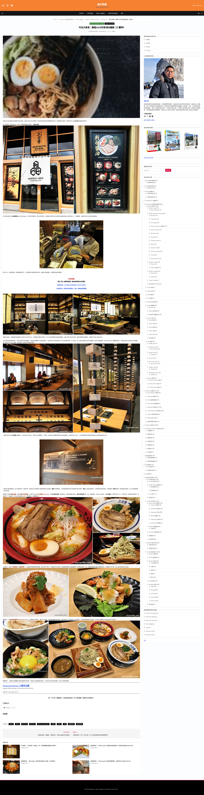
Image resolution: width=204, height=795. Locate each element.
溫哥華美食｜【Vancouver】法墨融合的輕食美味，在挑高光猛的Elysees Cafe (112, 745)
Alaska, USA (152, 343)
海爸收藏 (149, 441)
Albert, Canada (153, 208)
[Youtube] (11, 5)
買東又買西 (152, 544)
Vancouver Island (155, 251)
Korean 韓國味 (154, 515)
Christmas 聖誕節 (151, 396)
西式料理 (151, 539)
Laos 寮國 (149, 298)
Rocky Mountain (155, 210)
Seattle (153, 374)
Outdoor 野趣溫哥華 (152, 414)
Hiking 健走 (152, 581)
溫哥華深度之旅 (151, 197)
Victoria (153, 255)
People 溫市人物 (151, 418)
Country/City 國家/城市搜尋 (153, 204)
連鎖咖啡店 (153, 490)
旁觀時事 (149, 437)
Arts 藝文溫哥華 (150, 186)
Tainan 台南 (152, 330)
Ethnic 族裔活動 (153, 557)
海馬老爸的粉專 (148, 157)
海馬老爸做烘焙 (151, 457)
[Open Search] (201, 13)
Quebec (153, 276)
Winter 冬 (153, 600)
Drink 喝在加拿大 (151, 479)
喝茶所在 (151, 497)
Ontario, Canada (153, 262)
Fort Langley (154, 222)
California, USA (153, 347)
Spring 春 (153, 590)
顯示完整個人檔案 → (150, 120)
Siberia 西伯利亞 (153, 311)
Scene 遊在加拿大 (152, 552)
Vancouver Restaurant (43, 724)
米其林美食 (148, 464)
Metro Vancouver (150, 634)
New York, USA (153, 361)
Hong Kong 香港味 (155, 508)
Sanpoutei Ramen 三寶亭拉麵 (16, 686)
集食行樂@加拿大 (150, 477)
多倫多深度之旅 (151, 193)
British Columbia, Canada (97, 23)
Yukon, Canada (153, 280)
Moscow (151, 307)
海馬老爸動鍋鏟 (151, 461)
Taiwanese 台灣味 (155, 519)
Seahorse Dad (93, 31)
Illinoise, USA (152, 352)
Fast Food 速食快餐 (154, 532)
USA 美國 (149, 341)
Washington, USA (153, 372)
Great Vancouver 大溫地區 (157, 226)
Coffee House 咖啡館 (154, 485)
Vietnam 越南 (150, 378)
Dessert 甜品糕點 (153, 526)
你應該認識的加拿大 (152, 421)
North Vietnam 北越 (154, 383)
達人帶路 (148, 474)
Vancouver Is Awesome (152, 613)
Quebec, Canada (153, 271)
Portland (153, 369)
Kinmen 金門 (152, 323)
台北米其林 (150, 466)
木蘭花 (152, 566)
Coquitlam (153, 219)
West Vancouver (155, 258)
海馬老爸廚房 (149, 455)
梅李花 (152, 570)
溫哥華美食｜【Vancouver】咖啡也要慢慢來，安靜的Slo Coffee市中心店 (110, 761)
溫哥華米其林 (150, 470)
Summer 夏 (154, 597)
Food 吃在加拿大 (151, 501)
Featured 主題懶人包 (151, 391)
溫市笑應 (102, 4)
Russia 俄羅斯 (150, 305)
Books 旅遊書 (149, 191)
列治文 (59, 724)
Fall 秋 (152, 586)
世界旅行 (81, 13)
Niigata (11, 724)
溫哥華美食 (71, 724)
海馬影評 (149, 448)
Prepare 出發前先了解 (151, 425)
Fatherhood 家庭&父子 (153, 407)
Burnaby (153, 215)
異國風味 (151, 535)
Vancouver (153, 247)
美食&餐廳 (90, 13)
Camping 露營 (152, 553)
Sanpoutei (32, 724)
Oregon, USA (152, 367)
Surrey (152, 244)
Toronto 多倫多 (154, 267)
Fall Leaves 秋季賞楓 (152, 403)
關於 (122, 13)
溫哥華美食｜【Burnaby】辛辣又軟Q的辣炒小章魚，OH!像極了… (38, 761)
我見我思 (149, 434)
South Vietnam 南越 (154, 387)
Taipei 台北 (152, 334)
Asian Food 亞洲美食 (154, 503)
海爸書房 (149, 445)
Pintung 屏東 (152, 327)
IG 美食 (148, 43)
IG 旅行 (148, 46)
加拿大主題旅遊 (100, 13)
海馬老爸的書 (150, 182)
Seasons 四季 (152, 584)
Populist (148, 627)
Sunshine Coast (155, 240)
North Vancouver (155, 229)
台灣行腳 (151, 338)
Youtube (148, 50)
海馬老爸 (146, 101)
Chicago (153, 354)
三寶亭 (53, 724)
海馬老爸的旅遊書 (113, 13)
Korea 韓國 (150, 294)
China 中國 (150, 287)
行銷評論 (149, 452)
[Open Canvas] (2, 13)
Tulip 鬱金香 (154, 563)
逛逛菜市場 (152, 548)
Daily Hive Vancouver (151, 620)
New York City (154, 363)
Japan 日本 (150, 291)
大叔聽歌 (149, 430)
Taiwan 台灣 (150, 318)
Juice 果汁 (151, 494)
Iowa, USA (152, 358)
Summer (153, 593)
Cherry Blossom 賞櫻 (152, 392)
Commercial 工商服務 (151, 200)
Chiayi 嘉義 (152, 320)
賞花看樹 (151, 604)
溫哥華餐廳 (79, 724)
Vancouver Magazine (151, 616)
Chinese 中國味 (155, 505)
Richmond (24, 724)
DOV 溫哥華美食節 (152, 400)
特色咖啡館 (153, 486)
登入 (145, 640)
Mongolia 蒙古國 (151, 301)
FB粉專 (148, 39)
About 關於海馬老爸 (151, 180)
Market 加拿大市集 (152, 542)
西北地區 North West (154, 284)
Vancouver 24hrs (150, 631)
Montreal (153, 273)
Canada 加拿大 (151, 206)
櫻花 (152, 577)
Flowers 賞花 (152, 561)
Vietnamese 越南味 (156, 523)
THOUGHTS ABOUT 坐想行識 (153, 428)
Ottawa (153, 264)
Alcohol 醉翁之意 (153, 481)
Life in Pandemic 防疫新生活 (154, 410)
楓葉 (152, 573)
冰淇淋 (152, 528)
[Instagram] (7, 5)
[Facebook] (3, 5)
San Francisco (154, 349)
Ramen (17, 724)
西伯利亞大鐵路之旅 (154, 314)
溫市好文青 (150, 188)
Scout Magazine (150, 624)
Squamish (153, 237)
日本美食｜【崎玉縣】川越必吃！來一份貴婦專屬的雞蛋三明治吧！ (39, 745)
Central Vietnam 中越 (154, 380)
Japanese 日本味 (109, 23)
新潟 (65, 724)
